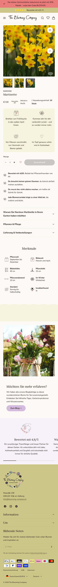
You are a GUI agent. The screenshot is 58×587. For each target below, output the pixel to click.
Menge (6, 156)
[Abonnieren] (51, 547)
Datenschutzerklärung (37, 553)
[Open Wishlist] (48, 17)
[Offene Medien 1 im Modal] (50, 30)
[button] (4, 17)
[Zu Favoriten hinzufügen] (20, 162)
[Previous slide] (8, 51)
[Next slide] (50, 51)
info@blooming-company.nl (14, 499)
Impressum (31, 570)
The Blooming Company (18, 582)
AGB (22, 570)
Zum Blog (15, 408)
